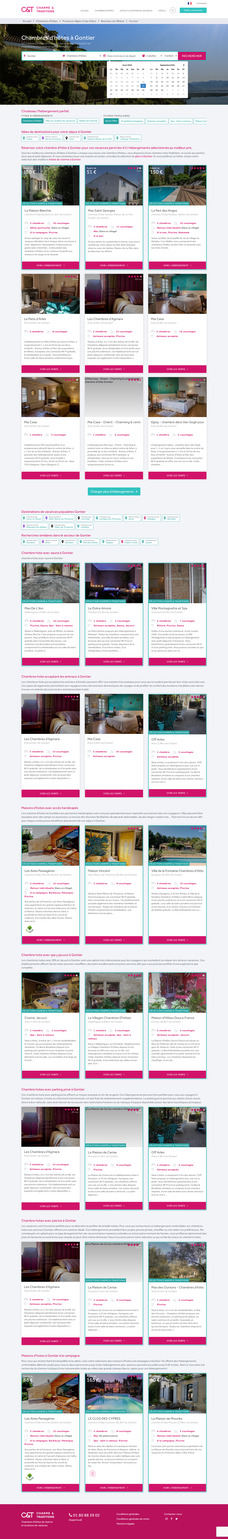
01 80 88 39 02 (86, 1515)
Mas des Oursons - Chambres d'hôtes (178, 1287)
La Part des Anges (164, 210)
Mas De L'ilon (34, 608)
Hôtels (162, 10)
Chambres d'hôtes (104, 10)
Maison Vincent (99, 871)
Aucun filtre (111, 120)
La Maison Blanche (38, 210)
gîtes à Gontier (143, 156)
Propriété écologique (132, 121)
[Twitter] (176, 1519)
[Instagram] (166, 1519)
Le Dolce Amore (99, 608)
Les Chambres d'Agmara (105, 319)
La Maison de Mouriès (166, 1418)
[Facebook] (171, 1519)
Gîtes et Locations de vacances (136, 10)
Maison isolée (202, 121)
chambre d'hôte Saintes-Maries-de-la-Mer (110, 214)
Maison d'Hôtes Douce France (172, 1018)
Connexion (202, 3)
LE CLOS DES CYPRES (104, 1418)
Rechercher (192, 56)
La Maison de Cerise (102, 1152)
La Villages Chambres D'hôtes (109, 1018)
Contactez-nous (173, 1514)
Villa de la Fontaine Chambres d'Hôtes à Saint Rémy (188, 871)
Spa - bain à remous (181, 121)
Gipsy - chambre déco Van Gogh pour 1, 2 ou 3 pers (187, 422)
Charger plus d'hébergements (112, 491)
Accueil (85, 10)
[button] (190, 3)
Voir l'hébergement (50, 265)
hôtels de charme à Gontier (64, 159)
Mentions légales (126, 1523)
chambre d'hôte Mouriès (164, 1422)
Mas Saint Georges (101, 210)
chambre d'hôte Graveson (102, 1422)
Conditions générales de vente (133, 1518)
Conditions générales (128, 1514)
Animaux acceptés (156, 121)
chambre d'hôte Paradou (164, 214)
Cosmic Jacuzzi (36, 1018)
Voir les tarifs (49, 369)
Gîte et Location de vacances (60, 120)
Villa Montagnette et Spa (169, 608)
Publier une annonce (193, 10)
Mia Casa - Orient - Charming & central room (119, 422)
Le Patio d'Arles (35, 319)
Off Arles (157, 739)
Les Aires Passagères (40, 871)
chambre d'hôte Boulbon (38, 214)
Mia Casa (157, 319)
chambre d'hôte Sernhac (38, 874)
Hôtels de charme (88, 120)
